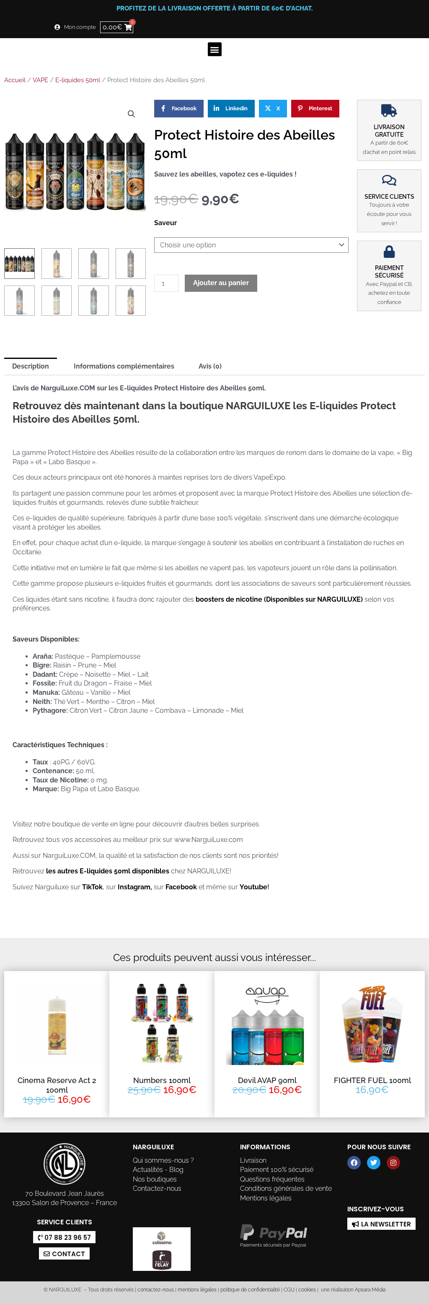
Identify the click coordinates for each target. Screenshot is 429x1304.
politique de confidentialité (250, 1290)
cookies (307, 1290)
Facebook (181, 887)
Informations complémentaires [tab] (124, 366)
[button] (215, 49)
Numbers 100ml (162, 1080)
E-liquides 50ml (77, 80)
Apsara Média (370, 1290)
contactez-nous (155, 1290)
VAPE (40, 80)
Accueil (15, 80)
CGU (289, 1290)
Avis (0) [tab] (210, 366)
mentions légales (197, 1290)
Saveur (165, 223)
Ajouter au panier (221, 283)
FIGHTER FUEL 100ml (372, 1080)
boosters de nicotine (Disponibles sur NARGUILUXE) (279, 599)
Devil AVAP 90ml (267, 1080)
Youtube (253, 887)
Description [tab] (30, 366)
